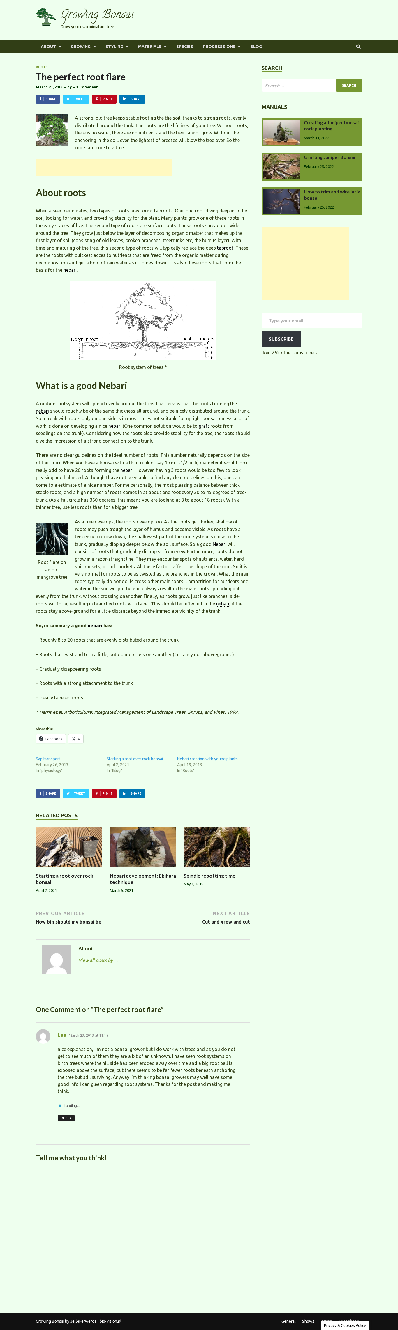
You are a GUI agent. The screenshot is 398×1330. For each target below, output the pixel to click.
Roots (41, 67)
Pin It (108, 99)
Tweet (79, 99)
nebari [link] (70, 270)
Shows (308, 1321)
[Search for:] (312, 85)
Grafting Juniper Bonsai (329, 157)
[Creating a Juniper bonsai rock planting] (281, 123)
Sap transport (48, 759)
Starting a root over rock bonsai (135, 759)
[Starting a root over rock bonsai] (69, 869)
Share (50, 99)
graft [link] (204, 426)
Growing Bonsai (97, 15)
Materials (149, 46)
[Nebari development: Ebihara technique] (143, 869)
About (48, 46)
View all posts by (98, 960)
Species (184, 46)
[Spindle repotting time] (217, 869)
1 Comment (87, 87)
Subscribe (281, 339)
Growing (81, 46)
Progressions (219, 46)
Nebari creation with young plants (207, 759)
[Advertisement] (104, 167)
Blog (256, 46)
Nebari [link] (219, 544)
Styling (114, 46)
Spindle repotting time (209, 876)
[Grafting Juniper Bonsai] (281, 157)
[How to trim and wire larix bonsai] (281, 192)
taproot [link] (225, 248)
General (288, 1321)
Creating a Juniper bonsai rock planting (331, 125)
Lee (62, 1035)
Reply (66, 1118)
